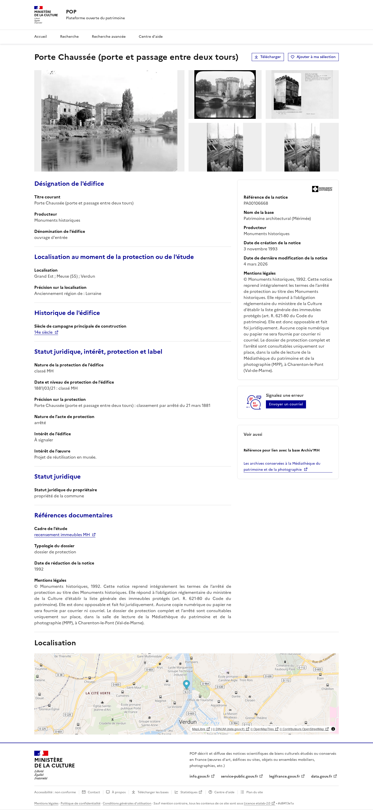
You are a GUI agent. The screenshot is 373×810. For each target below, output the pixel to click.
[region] (186, 693)
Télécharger (270, 57)
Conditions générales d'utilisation (127, 803)
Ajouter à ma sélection (316, 57)
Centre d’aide (224, 792)
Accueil (40, 36)
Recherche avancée (109, 36)
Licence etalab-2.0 (257, 803)
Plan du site (254, 792)
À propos (119, 792)
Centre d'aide (151, 36)
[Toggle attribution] (333, 729)
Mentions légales (46, 803)
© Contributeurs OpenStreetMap (302, 729)
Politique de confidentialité (80, 803)
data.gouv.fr (321, 776)
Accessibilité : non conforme (55, 792)
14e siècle (43, 332)
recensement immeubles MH (62, 535)
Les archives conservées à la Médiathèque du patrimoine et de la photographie (282, 466)
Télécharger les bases (153, 792)
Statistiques (188, 792)
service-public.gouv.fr (239, 776)
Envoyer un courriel (286, 404)
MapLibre (198, 729)
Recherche (69, 36)
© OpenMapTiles (262, 729)
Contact (94, 792)
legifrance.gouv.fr (284, 776)
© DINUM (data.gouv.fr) (229, 729)
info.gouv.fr (200, 776)
